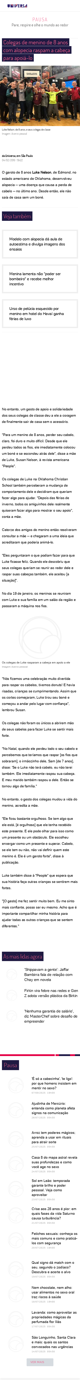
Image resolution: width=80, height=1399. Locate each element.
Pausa (40, 19)
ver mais (37, 1362)
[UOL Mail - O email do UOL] (56, 6)
